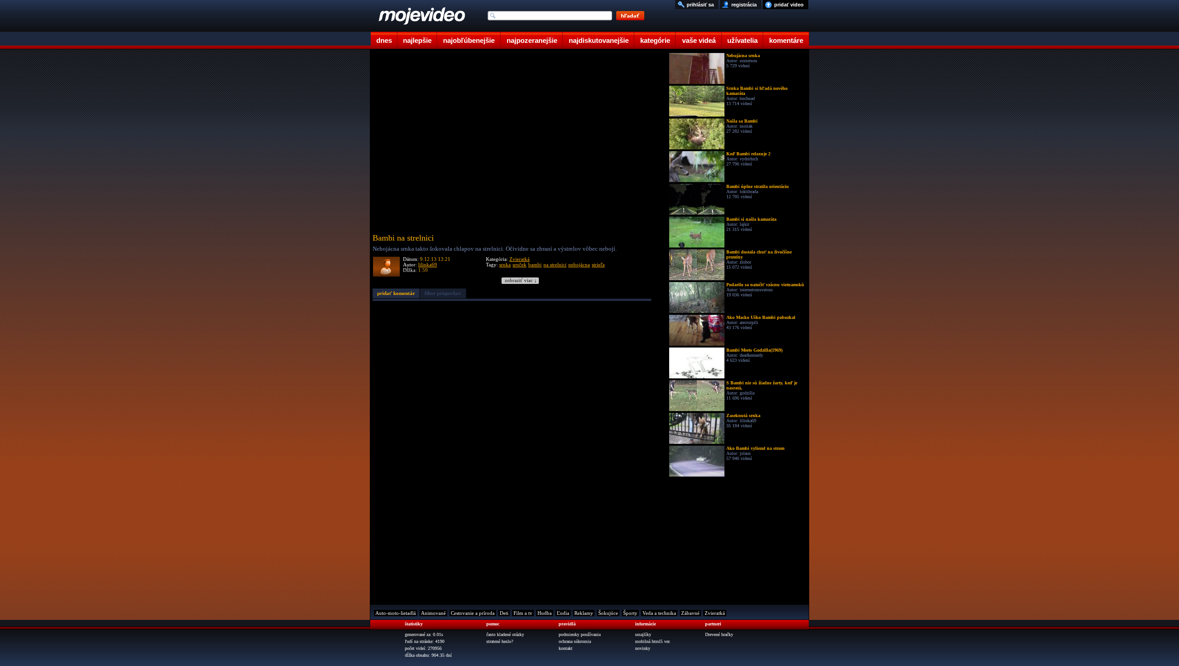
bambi (535, 264)
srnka (505, 264)
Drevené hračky (719, 634)
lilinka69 (427, 264)
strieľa (598, 264)
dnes (384, 40)
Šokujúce (608, 613)
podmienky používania (580, 634)
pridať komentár (396, 293)
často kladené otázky (505, 634)
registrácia (744, 4)
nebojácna (579, 264)
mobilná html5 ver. (653, 641)
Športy (630, 613)
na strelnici (554, 264)
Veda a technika (659, 613)
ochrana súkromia (575, 641)
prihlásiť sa (700, 4)
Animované (433, 613)
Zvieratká (519, 259)
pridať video (789, 4)
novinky (642, 648)
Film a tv (523, 613)
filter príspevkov (443, 293)
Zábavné (690, 613)
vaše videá (699, 40)
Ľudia (563, 613)
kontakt (565, 648)
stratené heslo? (499, 641)
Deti (504, 613)
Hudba (544, 613)
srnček (519, 264)
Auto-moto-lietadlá (395, 613)
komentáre (786, 40)
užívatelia (742, 40)
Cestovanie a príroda (473, 613)
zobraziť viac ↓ (521, 280)
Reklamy (583, 613)
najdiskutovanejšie (599, 40)
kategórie (655, 40)
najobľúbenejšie (469, 40)
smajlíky (643, 634)
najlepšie (417, 40)
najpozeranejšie (532, 40)
